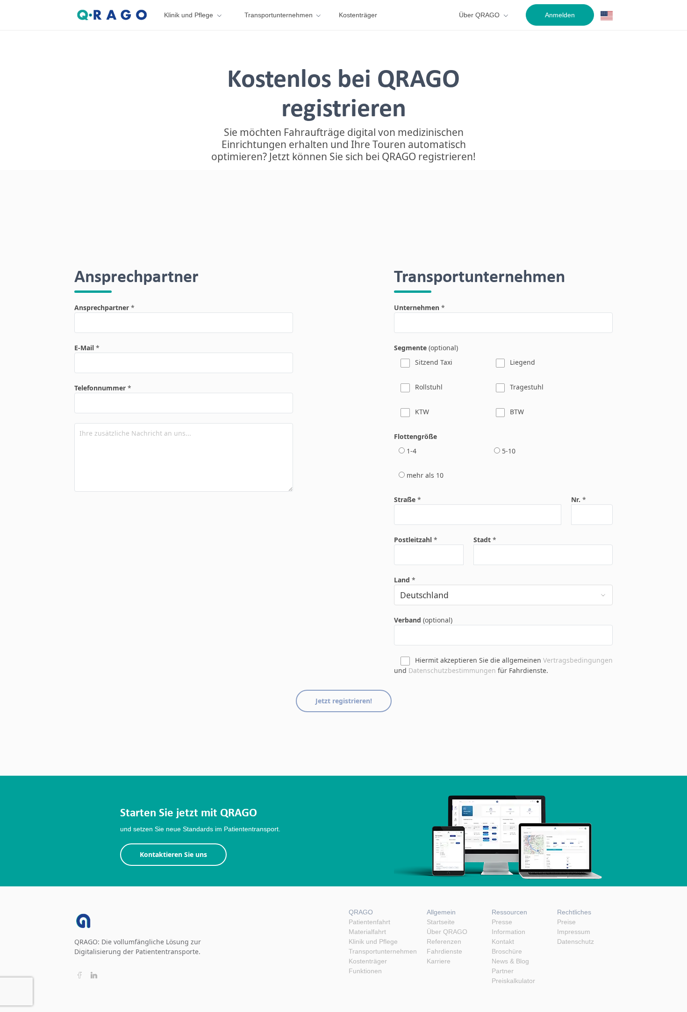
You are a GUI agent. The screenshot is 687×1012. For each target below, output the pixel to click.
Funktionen (365, 971)
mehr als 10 (424, 475)
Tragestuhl (526, 386)
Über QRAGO (479, 15)
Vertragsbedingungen (578, 660)
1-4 (410, 451)
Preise (566, 922)
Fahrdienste (444, 951)
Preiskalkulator (513, 980)
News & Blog (510, 961)
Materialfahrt (367, 931)
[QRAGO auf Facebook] (79, 975)
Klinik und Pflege (188, 15)
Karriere (439, 961)
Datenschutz (575, 941)
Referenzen (444, 941)
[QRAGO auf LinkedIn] (94, 975)
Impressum (573, 931)
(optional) (426, 347)
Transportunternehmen (278, 15)
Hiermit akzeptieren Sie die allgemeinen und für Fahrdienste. (503, 665)
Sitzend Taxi (432, 362)
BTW (516, 411)
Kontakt (503, 941)
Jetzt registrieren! (343, 700)
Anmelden (560, 15)
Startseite (441, 922)
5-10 (507, 451)
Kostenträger (358, 15)
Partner (503, 971)
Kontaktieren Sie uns (173, 854)
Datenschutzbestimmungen (452, 670)
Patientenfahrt (369, 922)
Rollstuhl (428, 386)
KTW (421, 411)
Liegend (521, 362)
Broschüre (507, 951)
